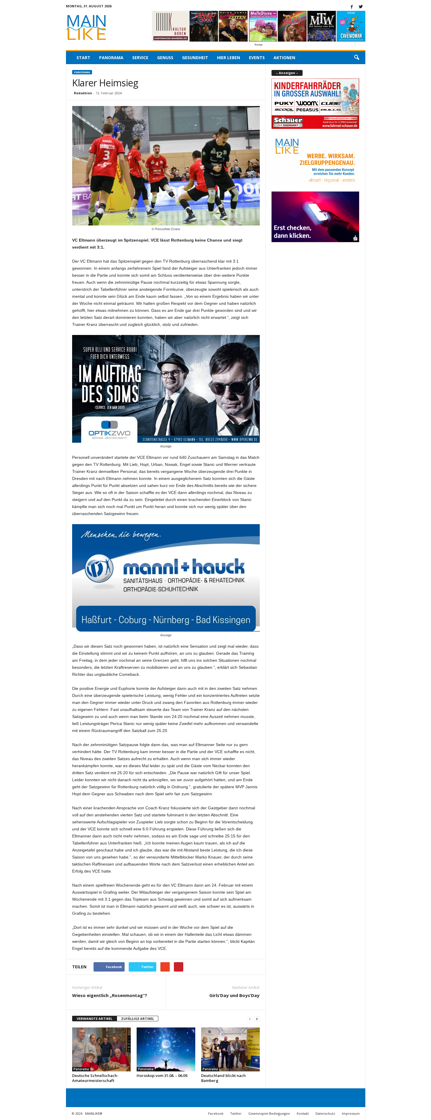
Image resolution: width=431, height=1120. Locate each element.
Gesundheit (195, 57)
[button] (356, 57)
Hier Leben (228, 57)
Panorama (111, 57)
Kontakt (303, 1113)
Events (257, 57)
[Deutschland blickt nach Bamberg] (230, 1049)
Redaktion (83, 93)
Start (83, 57)
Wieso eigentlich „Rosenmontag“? (109, 995)
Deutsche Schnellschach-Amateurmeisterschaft (95, 1078)
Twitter (236, 1113)
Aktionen (284, 57)
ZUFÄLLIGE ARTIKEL (137, 1018)
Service (140, 57)
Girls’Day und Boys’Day (234, 995)
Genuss (165, 57)
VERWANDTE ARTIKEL (94, 1018)
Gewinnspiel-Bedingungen (269, 1113)
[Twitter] (360, 7)
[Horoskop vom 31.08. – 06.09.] (166, 1049)
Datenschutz (325, 1113)
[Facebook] (351, 7)
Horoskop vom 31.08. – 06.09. (162, 1075)
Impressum (351, 1113)
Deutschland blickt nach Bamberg (223, 1078)
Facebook (215, 1113)
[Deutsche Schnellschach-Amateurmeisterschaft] (101, 1049)
